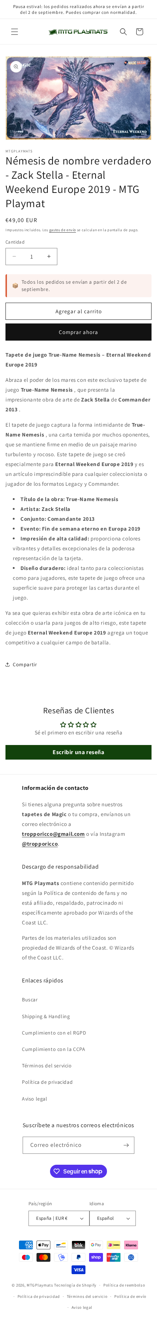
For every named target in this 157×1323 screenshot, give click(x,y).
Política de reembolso (124, 1285)
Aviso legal (34, 1098)
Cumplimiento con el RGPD (54, 1032)
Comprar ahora (78, 332)
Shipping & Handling (46, 1016)
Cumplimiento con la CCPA (53, 1049)
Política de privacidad (47, 1082)
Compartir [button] (25, 664)
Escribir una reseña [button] (78, 752)
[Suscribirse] (126, 1145)
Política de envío (130, 1296)
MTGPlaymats (40, 1285)
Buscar (30, 999)
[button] (15, 32)
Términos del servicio (47, 1065)
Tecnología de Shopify (75, 1285)
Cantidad (14, 242)
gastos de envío (62, 230)
